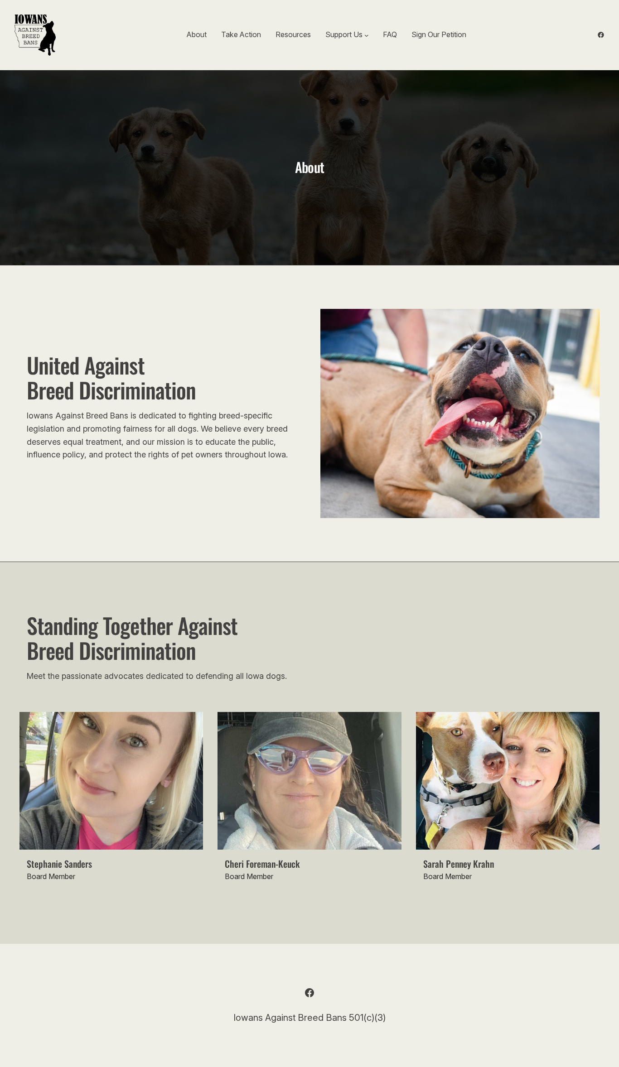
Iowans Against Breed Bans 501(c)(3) (309, 1017)
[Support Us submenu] (366, 35)
